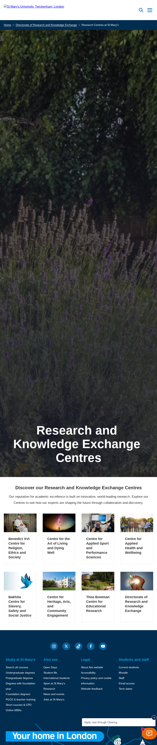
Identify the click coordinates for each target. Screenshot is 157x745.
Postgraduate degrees (19, 678)
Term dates (125, 688)
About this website (92, 667)
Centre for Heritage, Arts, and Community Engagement (59, 606)
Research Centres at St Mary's (100, 24)
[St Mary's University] (34, 10)
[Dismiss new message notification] (154, 717)
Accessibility (88, 672)
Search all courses (17, 667)
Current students (129, 667)
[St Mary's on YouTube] (103, 646)
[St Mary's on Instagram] (54, 646)
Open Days (50, 667)
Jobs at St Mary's (53, 699)
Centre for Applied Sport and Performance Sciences (97, 548)
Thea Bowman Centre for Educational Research (98, 604)
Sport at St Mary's (54, 683)
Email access (127, 683)
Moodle (123, 672)
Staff (121, 678)
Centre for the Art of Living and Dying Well (58, 546)
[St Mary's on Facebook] (91, 646)
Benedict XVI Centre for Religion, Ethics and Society (18, 548)
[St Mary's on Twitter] (66, 646)
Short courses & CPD (18, 704)
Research (49, 688)
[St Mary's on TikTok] (78, 646)
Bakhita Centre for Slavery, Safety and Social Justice (19, 606)
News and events (53, 694)
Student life (50, 672)
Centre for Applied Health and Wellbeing (134, 546)
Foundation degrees (18, 694)
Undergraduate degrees (20, 672)
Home (7, 24)
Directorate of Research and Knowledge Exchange (46, 24)
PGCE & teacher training (20, 699)
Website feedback (92, 688)
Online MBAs (13, 710)
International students (56, 678)
